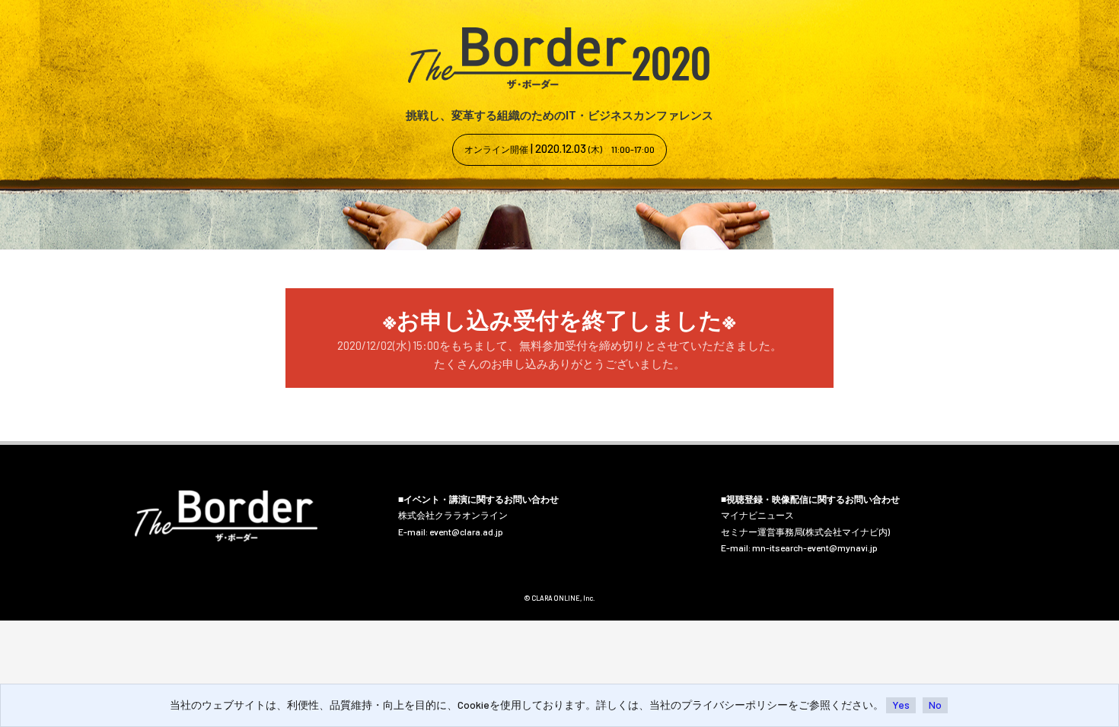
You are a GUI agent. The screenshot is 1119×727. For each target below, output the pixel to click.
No (935, 704)
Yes (901, 704)
